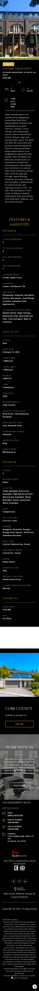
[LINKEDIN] (25, 881)
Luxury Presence (19, 896)
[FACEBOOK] (13, 881)
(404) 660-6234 (13, 822)
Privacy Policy (30, 908)
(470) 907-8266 (13, 829)
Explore (20, 724)
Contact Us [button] (19, 786)
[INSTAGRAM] (19, 881)
